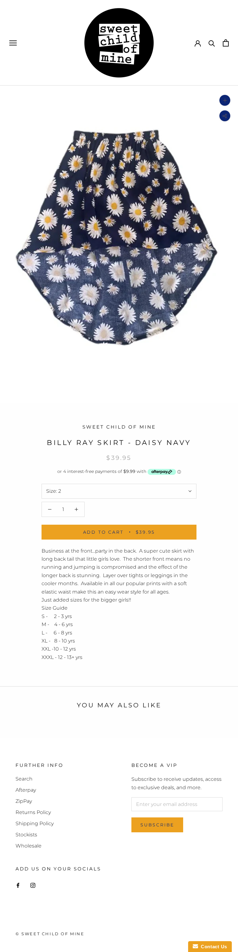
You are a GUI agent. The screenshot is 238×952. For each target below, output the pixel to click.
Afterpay (25, 790)
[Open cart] (226, 43)
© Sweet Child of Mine (50, 933)
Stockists (26, 835)
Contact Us (212, 946)
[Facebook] (17, 885)
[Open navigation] (13, 42)
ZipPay (23, 801)
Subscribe (157, 825)
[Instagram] (32, 885)
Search (24, 779)
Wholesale (28, 846)
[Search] (212, 43)
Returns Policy (33, 812)
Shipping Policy (34, 823)
